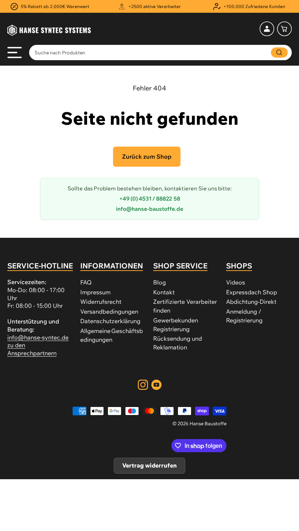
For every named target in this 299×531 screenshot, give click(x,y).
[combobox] (160, 52)
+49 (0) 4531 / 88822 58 (149, 198)
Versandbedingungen (109, 311)
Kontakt (164, 292)
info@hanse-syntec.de (38, 337)
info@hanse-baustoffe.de (149, 208)
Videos (235, 282)
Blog (159, 282)
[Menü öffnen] (14, 52)
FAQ (86, 282)
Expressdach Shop (251, 292)
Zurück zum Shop (146, 156)
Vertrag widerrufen (149, 465)
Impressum (95, 292)
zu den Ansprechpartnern (32, 349)
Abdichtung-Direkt (251, 301)
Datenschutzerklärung (110, 321)
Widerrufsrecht (100, 301)
